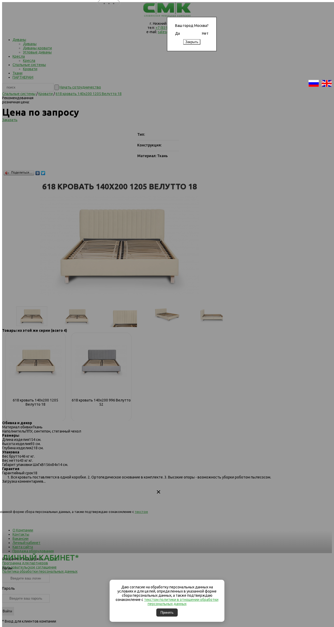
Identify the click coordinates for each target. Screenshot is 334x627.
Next (121, 10)
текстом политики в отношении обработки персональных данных (181, 602)
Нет (205, 33)
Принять (167, 612)
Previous (100, 10)
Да (177, 33)
